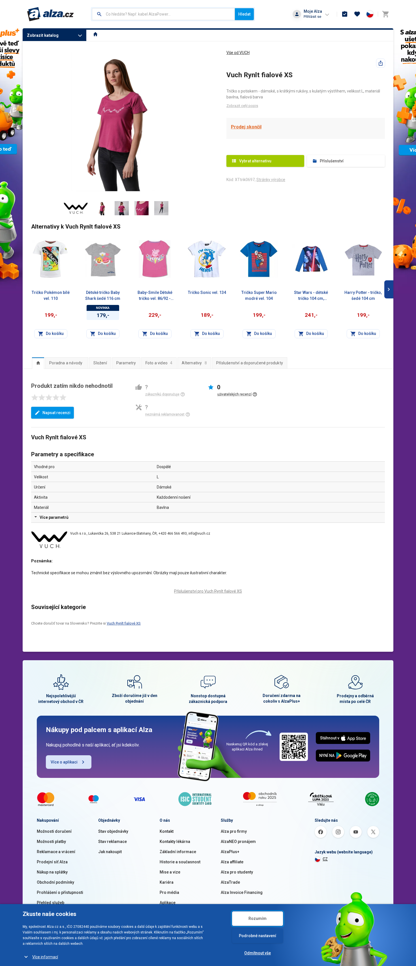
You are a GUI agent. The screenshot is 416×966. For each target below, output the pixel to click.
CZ (325, 859)
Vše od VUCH (238, 52)
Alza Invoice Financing (242, 892)
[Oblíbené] (357, 14)
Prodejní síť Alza (52, 862)
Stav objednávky (113, 831)
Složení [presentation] (100, 363)
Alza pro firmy (234, 831)
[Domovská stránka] (95, 35)
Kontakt (166, 831)
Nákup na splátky (52, 872)
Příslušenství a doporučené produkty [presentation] (249, 363)
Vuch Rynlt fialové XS (124, 623)
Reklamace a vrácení (56, 851)
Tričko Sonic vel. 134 (207, 292)
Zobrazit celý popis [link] (242, 106)
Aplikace (167, 902)
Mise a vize (170, 872)
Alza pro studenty (237, 872)
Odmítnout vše (257, 953)
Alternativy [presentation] (194, 363)
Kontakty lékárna (175, 841)
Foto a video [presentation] (159, 363)
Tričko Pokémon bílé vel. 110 (51, 295)
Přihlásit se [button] (312, 16)
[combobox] (163, 14)
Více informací (45, 957)
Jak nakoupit (110, 851)
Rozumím (257, 918)
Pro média (169, 892)
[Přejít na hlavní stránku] (50, 14)
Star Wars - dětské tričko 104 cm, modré (311, 296)
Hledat (244, 14)
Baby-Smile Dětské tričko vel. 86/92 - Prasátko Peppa (155, 296)
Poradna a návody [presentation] (65, 363)
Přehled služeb (50, 902)
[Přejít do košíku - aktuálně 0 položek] (385, 14)
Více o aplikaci (64, 762)
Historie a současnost (180, 862)
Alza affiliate (232, 862)
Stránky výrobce (270, 179)
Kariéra (166, 882)
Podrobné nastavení (257, 935)
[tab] (38, 363)
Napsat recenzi (56, 412)
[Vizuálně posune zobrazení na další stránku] (388, 289)
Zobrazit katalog (43, 35)
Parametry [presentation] (126, 363)
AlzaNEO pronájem (238, 841)
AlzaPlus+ (230, 851)
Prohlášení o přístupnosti (60, 892)
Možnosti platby (51, 841)
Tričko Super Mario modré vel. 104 (259, 295)
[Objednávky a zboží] (344, 14)
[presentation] (38, 363)
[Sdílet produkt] (380, 63)
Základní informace (178, 851)
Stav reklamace (112, 841)
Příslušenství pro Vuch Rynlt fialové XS (208, 591)
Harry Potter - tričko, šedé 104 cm (363, 295)
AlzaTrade (230, 882)
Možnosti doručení (54, 831)
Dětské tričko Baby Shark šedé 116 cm (102, 295)
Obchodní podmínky (55, 882)
